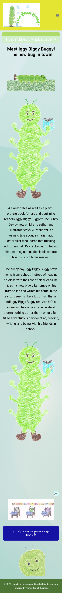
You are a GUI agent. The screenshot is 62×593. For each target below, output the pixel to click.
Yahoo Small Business (37, 588)
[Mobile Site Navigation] (57, 15)
